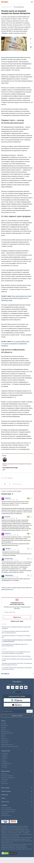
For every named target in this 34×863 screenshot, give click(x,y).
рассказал (21, 27)
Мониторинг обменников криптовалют (9, 746)
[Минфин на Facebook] (8, 687)
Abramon (7, 516)
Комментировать (17, 484)
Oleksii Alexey (9, 575)
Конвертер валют (5, 740)
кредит (21, 193)
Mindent (8, 548)
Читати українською (19, 7)
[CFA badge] (21, 822)
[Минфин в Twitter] (17, 687)
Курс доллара (4, 725)
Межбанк (3, 735)
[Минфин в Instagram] (21, 687)
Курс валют (3, 723)
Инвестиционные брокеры (7, 733)
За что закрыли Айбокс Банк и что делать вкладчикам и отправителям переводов (15, 343)
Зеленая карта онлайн (6, 807)
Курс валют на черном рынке (7, 777)
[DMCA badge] (17, 853)
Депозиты (3, 736)
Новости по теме (17, 621)
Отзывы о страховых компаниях (8, 809)
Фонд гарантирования (8, 57)
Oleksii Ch (8, 498)
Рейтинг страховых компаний (8, 811)
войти (27, 587)
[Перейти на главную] (4, 2)
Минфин (10, 478)
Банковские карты (5, 731)
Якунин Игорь (9, 558)
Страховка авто (4, 813)
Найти (29, 711)
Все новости (5, 673)
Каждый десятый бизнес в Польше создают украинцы (17, 656)
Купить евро (4, 781)
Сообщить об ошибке (17, 715)
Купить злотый (4, 783)
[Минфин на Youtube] (25, 687)
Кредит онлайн (4, 742)
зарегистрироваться (7, 589)
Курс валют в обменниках (7, 775)
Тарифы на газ (4, 738)
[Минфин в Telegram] (12, 687)
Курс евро (3, 727)
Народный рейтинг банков (7, 744)
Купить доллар (4, 779)
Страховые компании (6, 815)
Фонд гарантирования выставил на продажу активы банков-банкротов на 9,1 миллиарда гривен (16, 298)
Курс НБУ (3, 729)
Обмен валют (4, 773)
